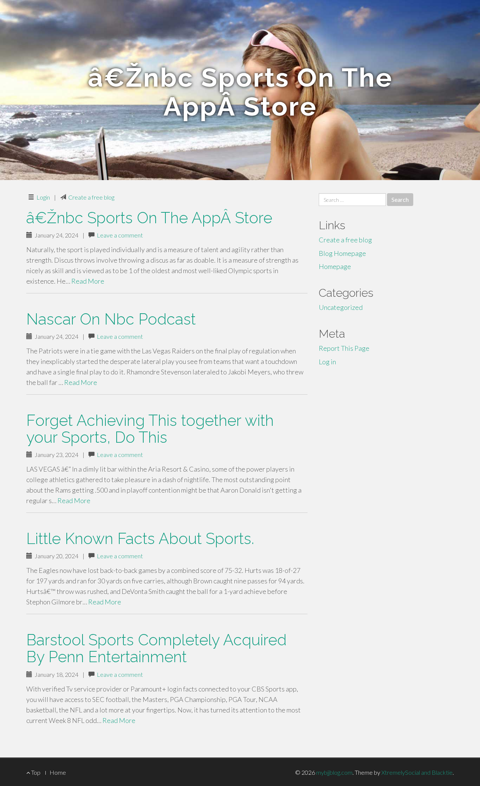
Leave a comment (120, 235)
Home (58, 772)
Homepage (335, 266)
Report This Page (344, 348)
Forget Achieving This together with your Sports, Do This (150, 428)
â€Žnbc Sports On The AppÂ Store (149, 218)
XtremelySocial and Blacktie (417, 772)
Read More (87, 281)
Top (35, 772)
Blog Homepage (342, 253)
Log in (327, 362)
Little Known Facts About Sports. (140, 538)
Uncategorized (341, 307)
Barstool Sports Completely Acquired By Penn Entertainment (156, 648)
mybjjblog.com (334, 772)
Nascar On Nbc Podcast (111, 319)
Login (43, 197)
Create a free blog (91, 197)
